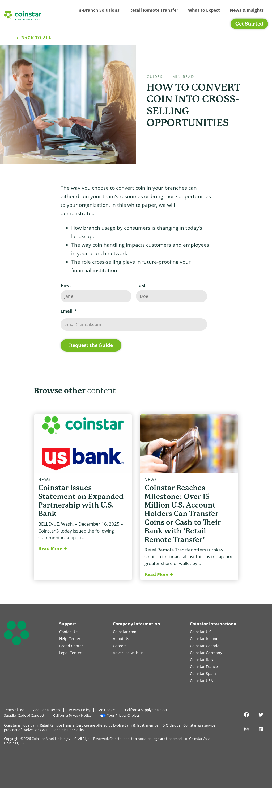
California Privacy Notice (72, 715)
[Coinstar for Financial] (22, 15)
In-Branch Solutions (98, 10)
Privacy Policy (79, 709)
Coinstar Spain (203, 673)
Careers (120, 645)
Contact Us (68, 631)
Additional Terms (46, 709)
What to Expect (204, 10)
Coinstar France (204, 666)
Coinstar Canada (204, 645)
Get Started (249, 24)
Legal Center (70, 652)
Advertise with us (128, 652)
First (66, 285)
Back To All (36, 37)
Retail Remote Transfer (153, 10)
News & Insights (247, 10)
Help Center (69, 638)
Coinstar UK (200, 631)
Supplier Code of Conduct (24, 715)
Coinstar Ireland (204, 638)
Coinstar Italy (201, 659)
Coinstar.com (124, 631)
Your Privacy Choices (123, 715)
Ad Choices (107, 709)
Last (141, 285)
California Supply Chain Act (146, 709)
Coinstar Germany (206, 652)
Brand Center (71, 645)
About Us (121, 638)
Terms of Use (14, 709)
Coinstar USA (201, 680)
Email (69, 311)
